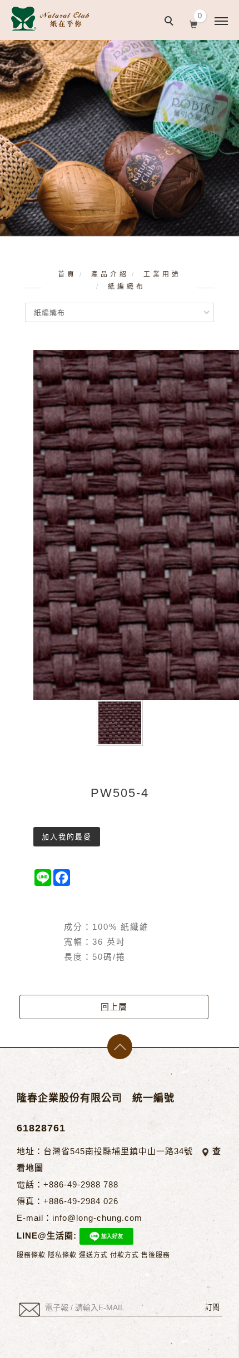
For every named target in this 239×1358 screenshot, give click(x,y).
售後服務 (155, 1255)
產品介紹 (110, 274)
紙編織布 (127, 286)
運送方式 (93, 1255)
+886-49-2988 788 (80, 1184)
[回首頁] (50, 19)
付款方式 (124, 1255)
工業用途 (162, 274)
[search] (170, 22)
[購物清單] (194, 23)
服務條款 (31, 1255)
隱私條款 (62, 1255)
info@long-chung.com (97, 1217)
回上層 (114, 1006)
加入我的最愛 (67, 837)
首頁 (67, 274)
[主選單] (221, 21)
